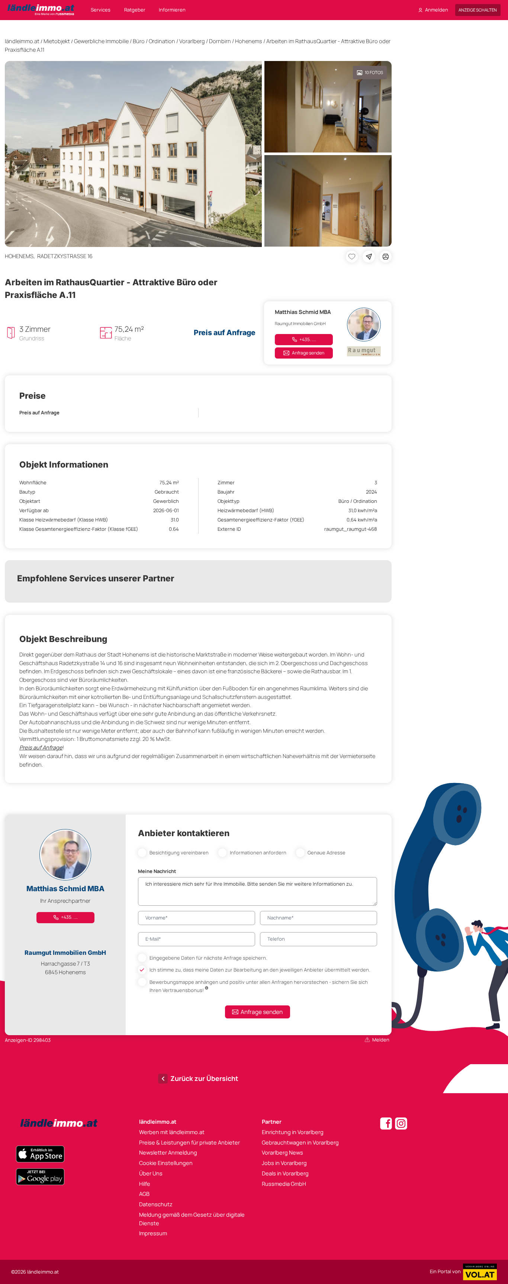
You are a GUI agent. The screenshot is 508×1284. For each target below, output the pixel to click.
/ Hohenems (247, 41)
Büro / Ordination (154, 41)
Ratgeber (134, 9)
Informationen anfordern (258, 852)
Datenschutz (156, 1204)
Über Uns (151, 1173)
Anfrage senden (308, 353)
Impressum (153, 1233)
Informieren (172, 9)
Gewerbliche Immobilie (101, 41)
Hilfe (144, 1183)
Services (100, 9)
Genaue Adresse (326, 852)
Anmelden (436, 9)
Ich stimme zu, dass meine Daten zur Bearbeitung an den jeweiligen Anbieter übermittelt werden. (259, 969)
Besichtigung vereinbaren (179, 852)
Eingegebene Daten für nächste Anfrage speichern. (208, 957)
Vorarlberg (192, 41)
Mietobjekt (57, 41)
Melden (380, 1039)
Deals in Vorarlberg (285, 1173)
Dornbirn (220, 41)
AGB (144, 1193)
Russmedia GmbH (284, 1183)
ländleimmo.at (22, 41)
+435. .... (307, 339)
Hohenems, (21, 256)
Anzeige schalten (478, 10)
